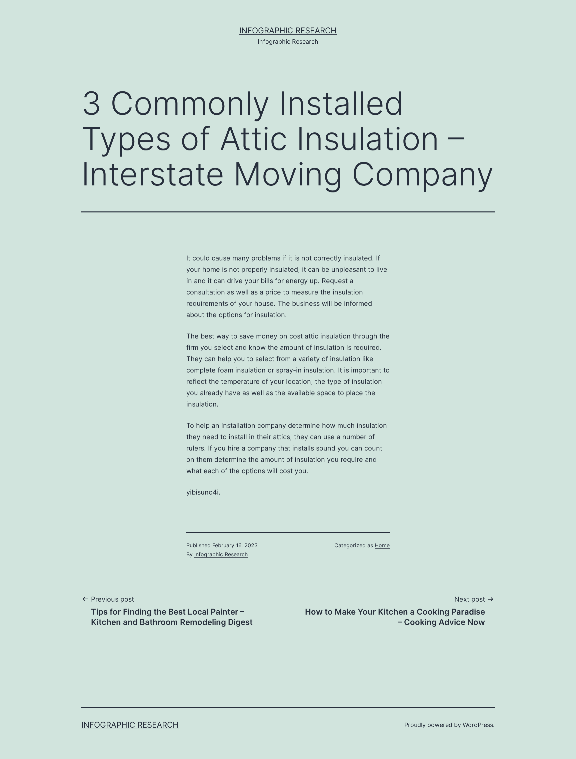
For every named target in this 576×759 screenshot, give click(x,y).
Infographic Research (288, 30)
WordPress (478, 724)
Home (382, 545)
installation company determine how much (288, 426)
